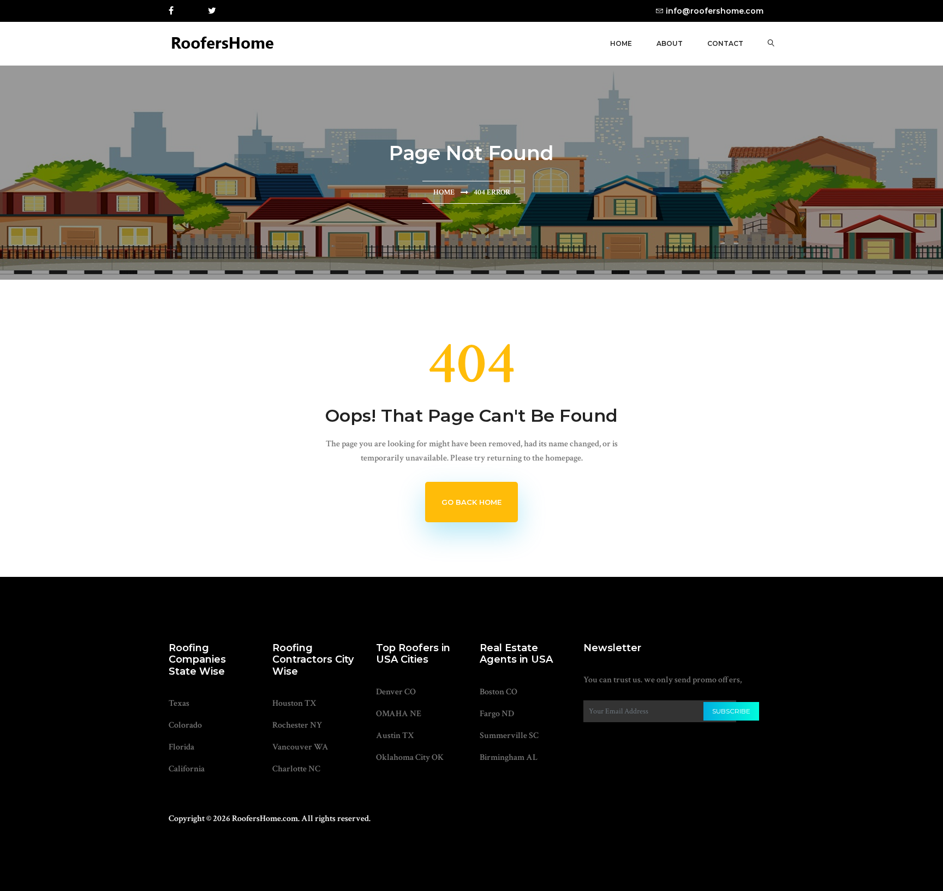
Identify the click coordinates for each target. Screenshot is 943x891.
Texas (179, 703)
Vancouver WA (300, 747)
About (669, 43)
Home (621, 43)
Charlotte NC (296, 769)
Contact (725, 43)
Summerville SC (509, 735)
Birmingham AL (509, 757)
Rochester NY (297, 725)
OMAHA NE (398, 713)
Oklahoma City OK (410, 757)
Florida (181, 747)
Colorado (185, 725)
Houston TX (294, 703)
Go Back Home (471, 502)
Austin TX (395, 735)
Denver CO (396, 692)
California (187, 769)
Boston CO (498, 692)
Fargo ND (497, 713)
